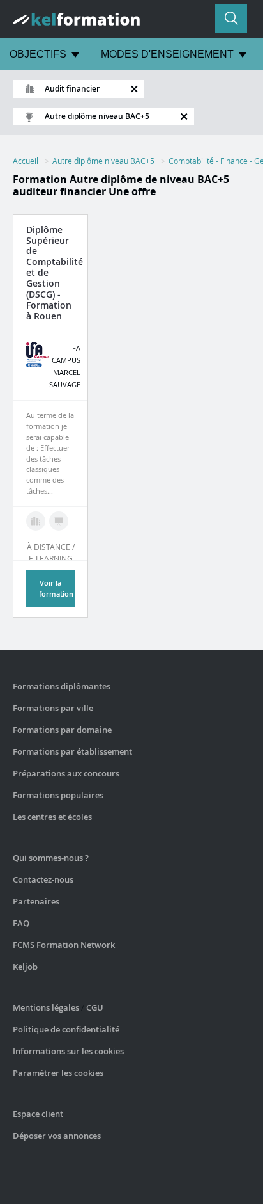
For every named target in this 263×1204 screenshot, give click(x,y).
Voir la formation (56, 588)
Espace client (38, 1114)
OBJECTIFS (38, 54)
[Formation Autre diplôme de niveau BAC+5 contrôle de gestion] (35, 521)
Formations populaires (58, 795)
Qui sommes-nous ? (51, 857)
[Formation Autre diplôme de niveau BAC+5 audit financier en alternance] (58, 521)
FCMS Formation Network (64, 945)
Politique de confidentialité (66, 1029)
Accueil (25, 161)
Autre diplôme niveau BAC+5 (103, 161)
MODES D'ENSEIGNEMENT (167, 54)
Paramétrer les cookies (58, 1073)
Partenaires (36, 901)
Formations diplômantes (61, 686)
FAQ (21, 923)
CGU (94, 1007)
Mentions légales (46, 1007)
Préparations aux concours (66, 773)
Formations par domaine (62, 729)
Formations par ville (53, 708)
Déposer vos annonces (57, 1135)
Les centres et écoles (52, 817)
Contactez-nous (43, 879)
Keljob (25, 966)
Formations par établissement (72, 751)
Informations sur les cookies (68, 1051)
